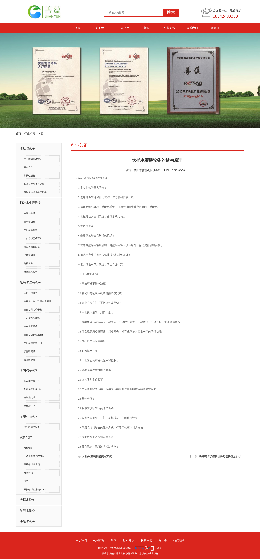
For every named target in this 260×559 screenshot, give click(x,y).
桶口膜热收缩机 (32, 246)
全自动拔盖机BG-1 (33, 238)
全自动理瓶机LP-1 (33, 343)
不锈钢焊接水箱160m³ (35, 489)
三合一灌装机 (30, 292)
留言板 (215, 27)
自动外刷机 (29, 213)
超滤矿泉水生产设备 (34, 184)
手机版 (158, 548)
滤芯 (26, 481)
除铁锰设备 (29, 175)
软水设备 (28, 167)
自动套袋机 (29, 221)
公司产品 (123, 27)
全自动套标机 (30, 230)
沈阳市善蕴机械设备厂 (147, 170)
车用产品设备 (29, 416)
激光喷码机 (29, 359)
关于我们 (101, 27)
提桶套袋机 (29, 255)
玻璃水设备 (27, 510)
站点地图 (179, 540)
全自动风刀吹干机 (33, 309)
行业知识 (169, 27)
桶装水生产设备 (30, 202)
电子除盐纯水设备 (33, 159)
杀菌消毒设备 (29, 370)
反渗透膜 (28, 472)
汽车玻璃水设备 (32, 426)
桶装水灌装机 (30, 272)
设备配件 (26, 437)
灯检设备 (28, 263)
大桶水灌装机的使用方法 (97, 456)
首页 (78, 27)
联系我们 (192, 27)
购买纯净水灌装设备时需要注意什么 (220, 456)
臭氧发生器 (29, 406)
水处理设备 (27, 148)
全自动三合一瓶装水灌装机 (37, 301)
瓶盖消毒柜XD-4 (32, 380)
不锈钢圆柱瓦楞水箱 (34, 456)
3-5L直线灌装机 (32, 318)
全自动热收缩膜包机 (34, 334)
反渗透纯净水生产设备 (35, 192)
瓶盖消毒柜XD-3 (32, 389)
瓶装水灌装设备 (30, 282)
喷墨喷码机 (29, 351)
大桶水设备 (27, 500)
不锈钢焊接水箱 (32, 464)
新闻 (146, 27)
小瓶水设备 (27, 521)
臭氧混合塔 (29, 397)
